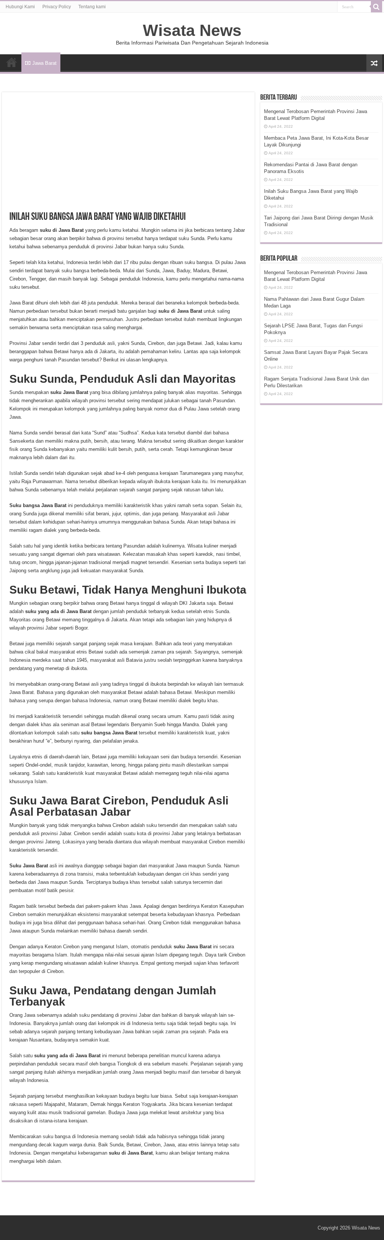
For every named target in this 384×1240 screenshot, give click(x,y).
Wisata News (192, 30)
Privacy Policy (56, 6)
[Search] (376, 6)
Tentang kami (92, 6)
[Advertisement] (128, 155)
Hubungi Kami (20, 6)
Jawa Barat (44, 63)
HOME (11, 62)
